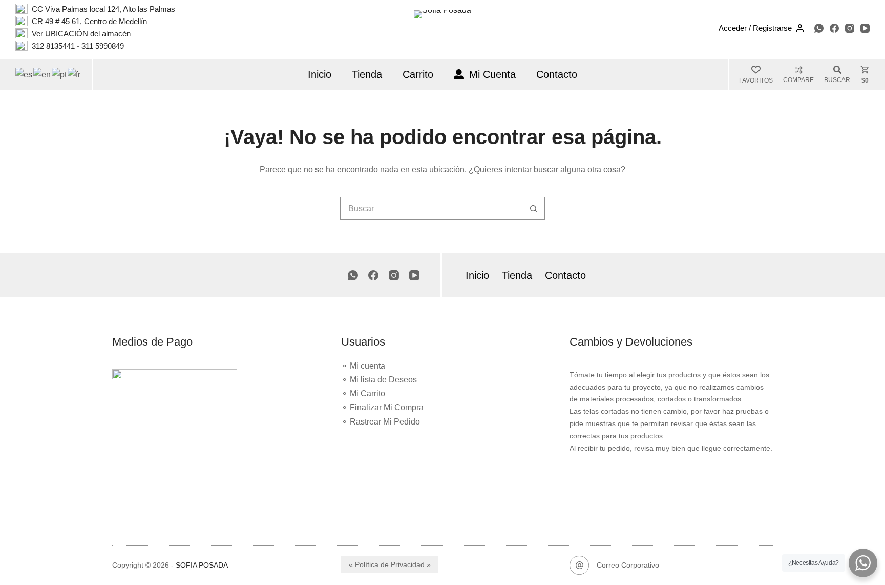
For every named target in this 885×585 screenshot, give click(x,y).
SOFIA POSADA (202, 565)
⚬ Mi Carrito (363, 393)
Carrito (418, 74)
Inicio (319, 74)
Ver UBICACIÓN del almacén (80, 33)
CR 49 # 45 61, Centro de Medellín (89, 21)
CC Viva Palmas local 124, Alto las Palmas (103, 9)
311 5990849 (102, 46)
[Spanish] (24, 74)
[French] (74, 74)
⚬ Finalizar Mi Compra (382, 407)
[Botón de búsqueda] (533, 208)
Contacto (556, 74)
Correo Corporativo (628, 565)
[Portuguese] (60, 74)
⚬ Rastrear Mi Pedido (380, 421)
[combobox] (431, 208)
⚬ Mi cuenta (363, 365)
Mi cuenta (492, 74)
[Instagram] (849, 28)
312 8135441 (53, 46)
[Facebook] (834, 28)
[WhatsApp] (819, 28)
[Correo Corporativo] (579, 565)
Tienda (367, 74)
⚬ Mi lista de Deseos (379, 379)
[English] (42, 74)
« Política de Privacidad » (390, 564)
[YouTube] (865, 28)
